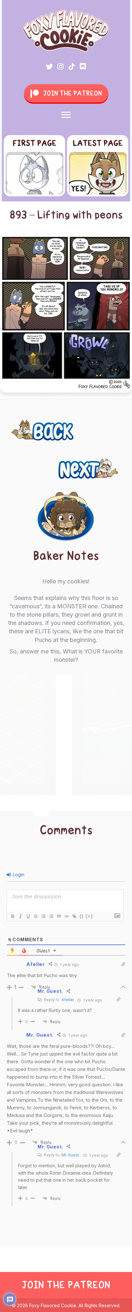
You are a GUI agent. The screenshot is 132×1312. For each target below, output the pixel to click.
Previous (30, 427)
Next (113, 465)
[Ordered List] (43, 916)
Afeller (68, 999)
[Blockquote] (58, 916)
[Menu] (66, 114)
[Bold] (12, 916)
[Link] (74, 916)
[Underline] (28, 916)
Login (18, 874)
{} (81, 916)
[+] (89, 916)
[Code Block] (66, 916)
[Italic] (20, 916)
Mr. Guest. (71, 1155)
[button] (49, 66)
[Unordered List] (51, 916)
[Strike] (35, 916)
